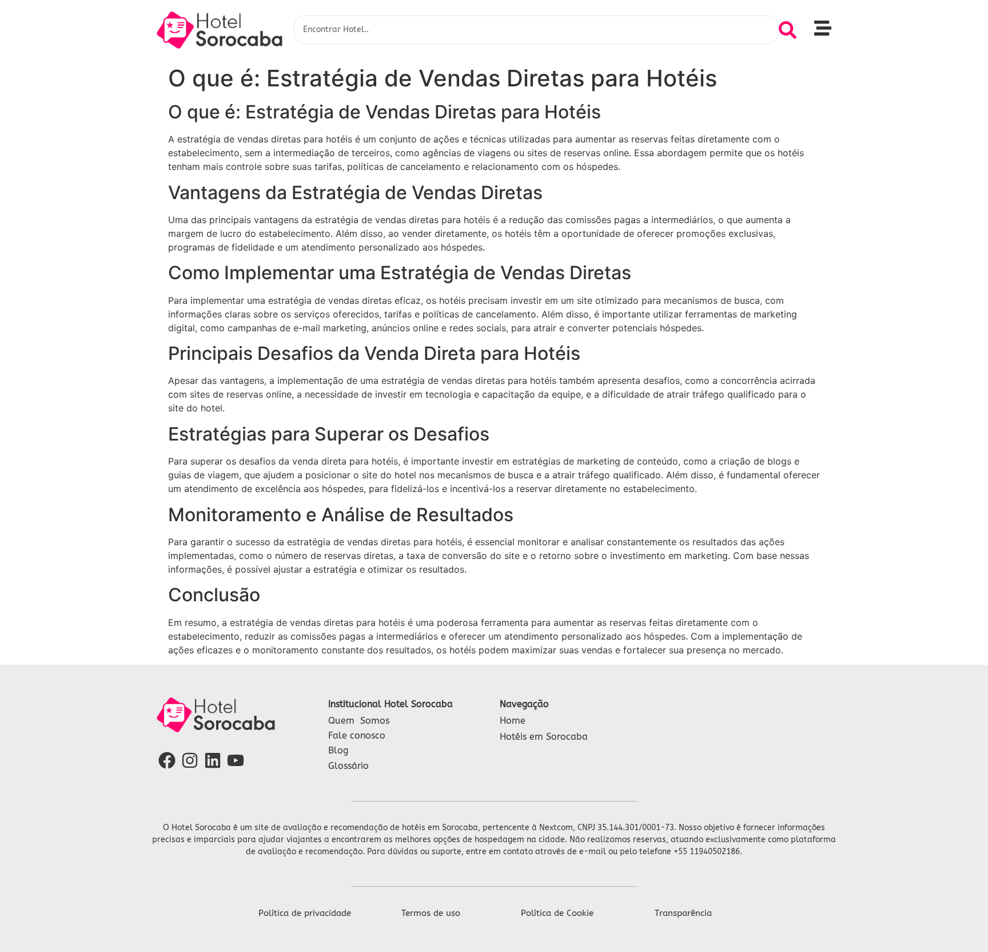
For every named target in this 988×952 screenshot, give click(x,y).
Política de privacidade (304, 913)
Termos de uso (430, 913)
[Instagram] (190, 760)
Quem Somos (358, 720)
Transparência (683, 913)
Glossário (348, 765)
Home (512, 720)
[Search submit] (787, 30)
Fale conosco (356, 735)
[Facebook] (167, 760)
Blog (338, 750)
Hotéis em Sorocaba (544, 736)
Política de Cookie (557, 913)
